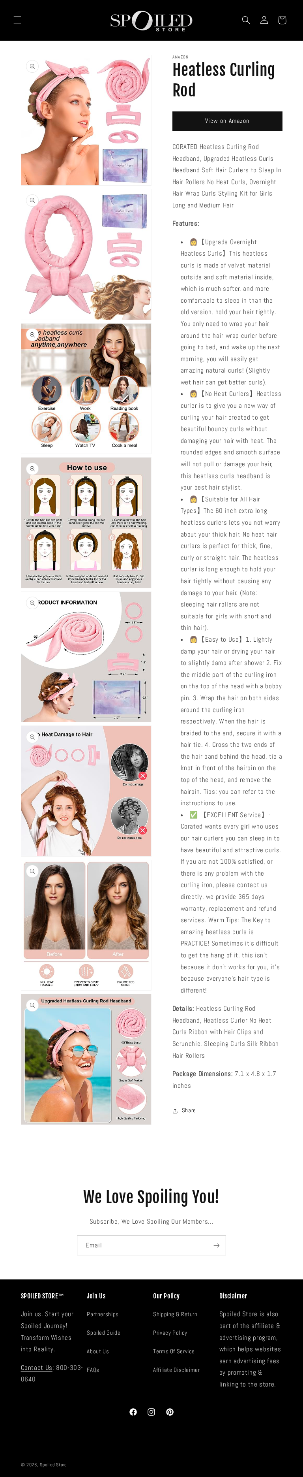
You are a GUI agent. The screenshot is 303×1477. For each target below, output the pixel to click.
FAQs (93, 1369)
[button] (17, 20)
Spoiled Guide (103, 1332)
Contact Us (36, 1368)
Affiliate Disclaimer (176, 1369)
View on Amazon (227, 121)
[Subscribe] (217, 1245)
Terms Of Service (174, 1351)
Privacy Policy (170, 1332)
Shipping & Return (175, 1314)
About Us (98, 1351)
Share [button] (189, 1110)
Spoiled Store (53, 1465)
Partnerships (103, 1314)
